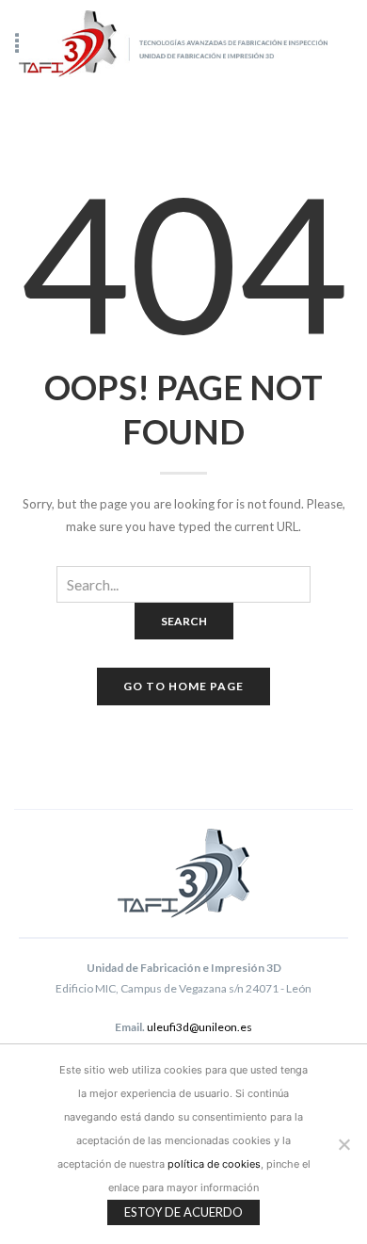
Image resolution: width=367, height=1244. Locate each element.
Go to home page (183, 686)
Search (184, 621)
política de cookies (214, 1164)
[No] (343, 1144)
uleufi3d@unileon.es (199, 1027)
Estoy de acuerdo (183, 1212)
